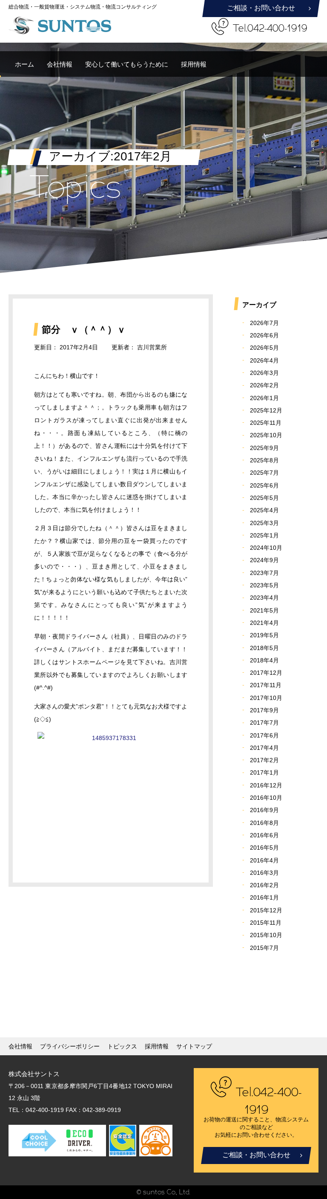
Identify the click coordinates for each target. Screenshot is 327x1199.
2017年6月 (264, 735)
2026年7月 (264, 322)
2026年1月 (264, 398)
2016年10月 (266, 797)
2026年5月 (264, 347)
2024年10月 (266, 547)
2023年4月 (264, 597)
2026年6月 (264, 335)
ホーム (24, 64)
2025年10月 (266, 435)
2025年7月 (264, 472)
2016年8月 (264, 822)
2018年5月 (264, 647)
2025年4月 (264, 510)
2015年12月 (266, 910)
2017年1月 (264, 772)
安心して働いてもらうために (126, 64)
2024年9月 (264, 560)
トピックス (122, 1046)
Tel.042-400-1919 (270, 28)
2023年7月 (264, 572)
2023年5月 (264, 585)
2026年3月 (264, 372)
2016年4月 (264, 860)
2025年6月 (264, 485)
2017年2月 (264, 760)
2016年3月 (264, 872)
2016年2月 (264, 885)
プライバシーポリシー (70, 1046)
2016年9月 (264, 810)
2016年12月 (266, 785)
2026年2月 (264, 385)
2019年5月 (264, 635)
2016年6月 (264, 835)
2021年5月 (264, 610)
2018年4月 (264, 660)
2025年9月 (264, 447)
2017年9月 (264, 710)
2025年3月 (264, 523)
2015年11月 (265, 922)
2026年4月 (264, 360)
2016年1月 (264, 897)
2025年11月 (265, 422)
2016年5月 (264, 847)
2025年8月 (264, 460)
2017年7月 (264, 722)
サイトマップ (194, 1046)
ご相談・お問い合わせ (261, 8)
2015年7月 (264, 947)
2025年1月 (264, 535)
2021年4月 (264, 622)
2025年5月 (264, 497)
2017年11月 (265, 685)
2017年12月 (266, 672)
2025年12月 (266, 410)
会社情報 (59, 64)
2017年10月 (266, 697)
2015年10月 (266, 935)
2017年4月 (264, 747)
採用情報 (194, 64)
